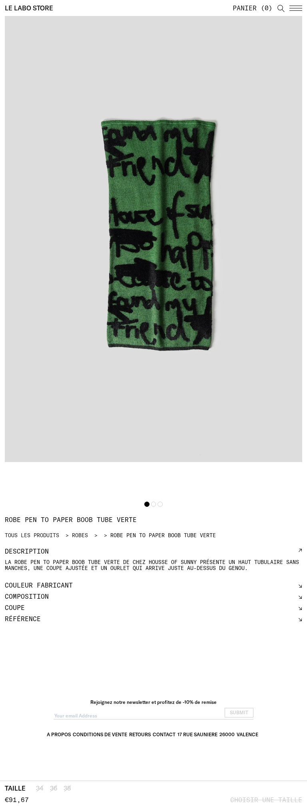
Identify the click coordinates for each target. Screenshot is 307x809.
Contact (164, 734)
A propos (59, 734)
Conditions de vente (100, 734)
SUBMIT (239, 712)
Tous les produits (32, 535)
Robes (80, 535)
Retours (140, 734)
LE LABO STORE (29, 8)
